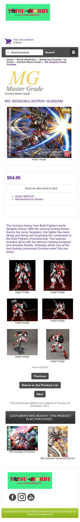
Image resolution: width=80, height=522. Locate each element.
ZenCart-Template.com (40, 514)
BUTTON (73, 52)
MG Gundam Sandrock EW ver (58, 458)
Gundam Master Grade (29, 62)
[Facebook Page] (12, 497)
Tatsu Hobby (31, 511)
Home (10, 59)
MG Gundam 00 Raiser (22, 451)
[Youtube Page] (30, 497)
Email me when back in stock (41, 188)
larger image (22, 292)
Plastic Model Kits (26, 59)
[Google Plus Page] (21, 497)
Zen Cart (58, 511)
